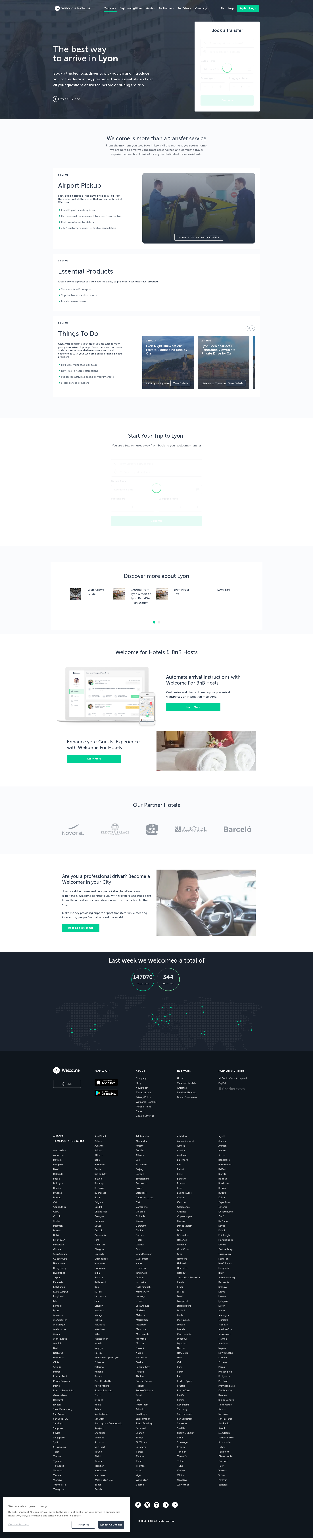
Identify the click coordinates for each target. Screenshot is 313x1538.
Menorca (141, 1329)
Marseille (223, 1320)
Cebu (56, 1211)
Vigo (138, 1475)
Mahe (221, 1310)
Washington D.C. (104, 1480)
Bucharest (100, 1192)
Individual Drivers (186, 1092)
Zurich (98, 1489)
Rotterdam (142, 1404)
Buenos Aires (184, 1192)
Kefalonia (223, 1282)
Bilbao (56, 1178)
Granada (99, 1254)
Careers (140, 1111)
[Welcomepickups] (72, 8)
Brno (180, 1188)
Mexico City (225, 1329)
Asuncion (58, 1155)
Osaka (139, 1362)
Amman (222, 1145)
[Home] (69, 1070)
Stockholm (224, 1442)
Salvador (140, 1409)
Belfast (222, 1169)
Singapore (59, 1437)
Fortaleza (58, 1244)
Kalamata (58, 1282)
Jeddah (140, 1277)
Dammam (141, 1225)
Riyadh (57, 1404)
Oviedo (57, 1367)
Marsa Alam (183, 1320)
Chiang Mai (101, 1211)
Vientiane (100, 1475)
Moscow (182, 1338)
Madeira (99, 1310)
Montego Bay (185, 1334)
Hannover (100, 1263)
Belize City (101, 1174)
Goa (138, 1249)
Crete (56, 1221)
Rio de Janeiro (226, 1400)
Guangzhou (101, 1258)
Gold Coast (183, 1249)
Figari (139, 1240)
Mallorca (140, 1315)
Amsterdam (59, 1150)
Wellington (142, 1480)
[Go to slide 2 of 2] (159, 622)
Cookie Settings (145, 1116)
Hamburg (182, 1258)
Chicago (140, 1211)
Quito (98, 1395)
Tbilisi (98, 1456)
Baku (97, 1160)
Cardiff (98, 1207)
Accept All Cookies (111, 1524)
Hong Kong (59, 1268)
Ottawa (222, 1362)
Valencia (57, 1470)
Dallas (98, 1225)
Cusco (139, 1221)
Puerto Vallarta (144, 1390)
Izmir (221, 1272)
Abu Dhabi (100, 1136)
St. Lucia (99, 1442)
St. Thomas (142, 1442)
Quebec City (225, 1390)
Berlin (180, 1174)
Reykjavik (58, 1400)
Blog (138, 1083)
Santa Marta (225, 1418)
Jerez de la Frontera (188, 1277)
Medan (181, 1324)
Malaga (99, 1315)
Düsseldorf (183, 1235)
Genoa (222, 1244)
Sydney (181, 1447)
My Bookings (248, 8)
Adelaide (182, 1136)
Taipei (56, 1451)
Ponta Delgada (61, 1381)
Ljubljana (223, 1301)
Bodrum (181, 1178)
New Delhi (182, 1353)
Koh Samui (59, 1287)
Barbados (100, 1164)
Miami (56, 1334)
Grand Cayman (144, 1254)
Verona (222, 1470)
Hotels (181, 1078)
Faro (97, 1240)
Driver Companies (187, 1097)
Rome (98, 1404)
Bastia (98, 1169)
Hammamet (59, 1263)
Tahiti (221, 1447)
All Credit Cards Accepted (232, 1078)
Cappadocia (59, 1207)
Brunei (222, 1188)
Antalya (140, 1150)
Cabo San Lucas (144, 1197)
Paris (179, 1367)
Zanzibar (223, 1484)
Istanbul (181, 1272)
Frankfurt (100, 1244)
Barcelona (141, 1164)
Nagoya (99, 1348)
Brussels (57, 1192)
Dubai (221, 1230)
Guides (150, 8)
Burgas (57, 1197)
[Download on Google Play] (112, 1093)
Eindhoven (59, 1240)
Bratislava (223, 1183)
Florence (182, 1240)
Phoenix (99, 1376)
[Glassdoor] (166, 1506)
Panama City (143, 1367)
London (99, 1305)
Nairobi (140, 1348)
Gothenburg (225, 1249)
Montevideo (60, 1338)
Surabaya (141, 1447)
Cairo (56, 1202)
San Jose (223, 1414)
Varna (139, 1470)
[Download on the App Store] (112, 1082)
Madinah (140, 1310)
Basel (56, 1169)
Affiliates (182, 1087)
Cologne (99, 1216)
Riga (138, 1400)
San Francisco (184, 1414)
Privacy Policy (143, 1097)
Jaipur (56, 1277)
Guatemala (142, 1258)
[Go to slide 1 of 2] (154, 622)
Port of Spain (184, 1381)
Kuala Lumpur (60, 1291)
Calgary (99, 1202)
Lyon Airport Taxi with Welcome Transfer (199, 237)
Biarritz (222, 1174)
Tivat (139, 1461)
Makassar (58, 1315)
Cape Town (224, 1202)
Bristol (139, 1188)
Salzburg (182, 1409)
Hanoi (139, 1263)
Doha (180, 1230)
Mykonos (182, 1343)
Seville (56, 1433)
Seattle (181, 1428)
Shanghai (100, 1433)
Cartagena (142, 1207)
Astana (222, 1150)
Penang (99, 1371)
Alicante (99, 1145)
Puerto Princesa (103, 1390)
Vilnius (180, 1475)
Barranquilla (224, 1164)
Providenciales (226, 1385)
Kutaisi (98, 1291)
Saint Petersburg (62, 1409)
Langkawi (58, 1296)
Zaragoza (58, 1489)
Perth (180, 1371)
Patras (56, 1371)
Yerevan (222, 1480)
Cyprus (181, 1221)
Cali (138, 1202)
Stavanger (183, 1442)
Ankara (98, 1150)
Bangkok (58, 1164)
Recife (180, 1395)
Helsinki (181, 1263)
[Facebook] (138, 1506)
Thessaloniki (225, 1456)
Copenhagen (184, 1216)
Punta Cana (183, 1390)
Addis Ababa (142, 1136)
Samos (222, 1409)
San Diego (141, 1414)
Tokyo (181, 1461)
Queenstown (60, 1395)
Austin (222, 1155)
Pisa (179, 1376)
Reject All (83, 1524)
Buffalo (222, 1192)
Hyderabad (59, 1272)
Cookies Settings (18, 1524)
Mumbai (222, 1338)
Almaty (139, 1145)
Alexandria (141, 1141)
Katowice (141, 1282)
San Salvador (143, 1418)
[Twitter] (147, 1506)
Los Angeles (142, 1305)
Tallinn (98, 1451)
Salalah (98, 1409)
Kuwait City (142, 1291)
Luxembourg (184, 1305)
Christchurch (225, 1211)
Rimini (180, 1400)
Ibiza (97, 1272)
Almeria (181, 1145)
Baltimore (182, 1160)
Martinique (59, 1324)
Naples (222, 1348)
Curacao (99, 1221)
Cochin (57, 1216)
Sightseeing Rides (131, 8)
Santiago (58, 1423)
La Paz (180, 1291)
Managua (223, 1315)
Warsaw (57, 1480)
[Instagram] (157, 1506)
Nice (179, 1357)
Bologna (58, 1183)
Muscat (140, 1343)
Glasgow (99, 1249)
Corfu (221, 1216)
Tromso (140, 1465)
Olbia (56, 1362)
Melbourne (59, 1329)
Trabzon (99, 1465)
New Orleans (225, 1353)
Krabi (180, 1287)
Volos (221, 1475)
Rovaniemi (183, 1404)
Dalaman (58, 1225)
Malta (180, 1315)
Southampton (226, 1437)
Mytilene (223, 1343)
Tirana (98, 1461)
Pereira (140, 1371)
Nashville (58, 1353)
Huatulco (182, 1268)
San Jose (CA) (60, 1418)
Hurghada (223, 1268)
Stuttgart (100, 1447)
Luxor (221, 1305)
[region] (66, 1514)
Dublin (56, 1235)
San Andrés (59, 1414)
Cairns (221, 1197)
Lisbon (139, 1301)
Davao (222, 1225)
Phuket (140, 1376)
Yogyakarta (59, 1484)
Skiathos (99, 1437)
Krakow (222, 1287)
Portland (223, 1381)
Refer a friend (143, 1106)
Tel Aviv (140, 1456)
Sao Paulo (223, 1423)
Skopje (139, 1437)
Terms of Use (143, 1092)
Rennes (222, 1395)
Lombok (57, 1305)
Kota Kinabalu (143, 1287)
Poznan (140, 1385)
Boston (181, 1183)
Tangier (181, 1451)
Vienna (57, 1475)
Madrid (181, 1310)
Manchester (60, 1320)
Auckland (182, 1155)
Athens (99, 1155)
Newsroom (142, 1087)
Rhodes (99, 1400)
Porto (56, 1385)
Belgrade (58, 1174)
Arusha (181, 1150)
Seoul (221, 1428)
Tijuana (57, 1461)
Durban (140, 1235)
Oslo (179, 1362)
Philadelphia (225, 1371)
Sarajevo (99, 1428)
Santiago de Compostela (108, 1423)
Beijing (139, 1169)
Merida (181, 1329)
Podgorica (224, 1376)
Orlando (99, 1362)
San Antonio (101, 1414)
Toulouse (58, 1465)
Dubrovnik (100, 1235)
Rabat (139, 1395)
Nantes (181, 1348)
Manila (98, 1320)
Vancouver (101, 1470)
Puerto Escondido (63, 1390)
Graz (180, 1254)
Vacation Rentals (186, 1083)
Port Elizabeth (103, 1381)
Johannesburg (226, 1277)
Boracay (99, 1183)
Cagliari (181, 1197)
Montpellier (101, 1338)
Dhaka (139, 1230)
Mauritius (100, 1324)
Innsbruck (141, 1272)
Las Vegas (141, 1296)
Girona (57, 1249)
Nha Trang (141, 1357)
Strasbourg (59, 1447)
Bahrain (57, 1160)
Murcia (98, 1343)
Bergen (140, 1174)
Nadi (55, 1348)
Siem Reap (224, 1433)
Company (141, 1078)
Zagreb (140, 1484)
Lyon (56, 1310)
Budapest (141, 1192)
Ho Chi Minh (225, 1263)
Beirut (180, 1169)
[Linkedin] (175, 1506)
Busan (98, 1197)
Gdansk (140, 1244)
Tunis (180, 1465)
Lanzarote (100, 1296)
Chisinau (182, 1211)
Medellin (223, 1324)
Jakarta (99, 1277)
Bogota (222, 1178)
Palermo (99, 1367)
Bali (138, 1160)
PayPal (222, 1083)
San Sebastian (185, 1418)
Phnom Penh (60, 1376)
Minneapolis (142, 1334)
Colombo (141, 1216)
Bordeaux (141, 1183)
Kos (97, 1287)
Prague (181, 1385)
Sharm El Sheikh (185, 1433)
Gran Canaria (60, 1254)
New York (58, 1357)
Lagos (221, 1291)
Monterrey (224, 1334)
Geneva (181, 1244)
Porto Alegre (102, 1385)
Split (55, 1442)
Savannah (141, 1428)
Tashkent (223, 1451)
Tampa (139, 1451)
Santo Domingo (144, 1423)
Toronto (223, 1461)
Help (69, 1084)
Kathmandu (101, 1282)
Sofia (180, 1437)
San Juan (100, 1418)
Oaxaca (222, 1357)
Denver (57, 1230)
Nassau (98, 1353)
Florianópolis (225, 1240)
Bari (179, 1164)
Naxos (139, 1353)
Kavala (180, 1282)
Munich (57, 1343)
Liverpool (182, 1301)
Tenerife (182, 1456)
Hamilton (223, 1258)
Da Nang (223, 1221)
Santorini (182, 1423)
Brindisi (57, 1188)
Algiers (222, 1141)
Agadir (222, 1136)
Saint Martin (225, 1404)
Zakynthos (183, 1484)
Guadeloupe (60, 1258)
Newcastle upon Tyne (107, 1357)
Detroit (99, 1230)
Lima (97, 1301)
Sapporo (58, 1428)
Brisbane (99, 1188)
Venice (181, 1470)
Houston (141, 1268)
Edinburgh (224, 1235)
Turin (221, 1465)
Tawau (57, 1456)
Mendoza (100, 1329)
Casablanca (183, 1207)
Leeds (180, 1296)
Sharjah (140, 1433)
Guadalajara (224, 1254)
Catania (222, 1207)
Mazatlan (141, 1324)
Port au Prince (144, 1381)
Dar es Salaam (184, 1225)
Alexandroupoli (185, 1141)
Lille (55, 1301)
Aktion (98, 1141)
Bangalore (224, 1160)
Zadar (98, 1484)
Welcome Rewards (146, 1102)
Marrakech (142, 1320)
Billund (98, 1178)
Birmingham (142, 1178)
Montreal (141, 1338)
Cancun (181, 1202)
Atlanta (140, 1155)
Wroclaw (182, 1480)
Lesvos (222, 1296)
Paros (221, 1367)
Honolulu (100, 1268)
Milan (98, 1334)
